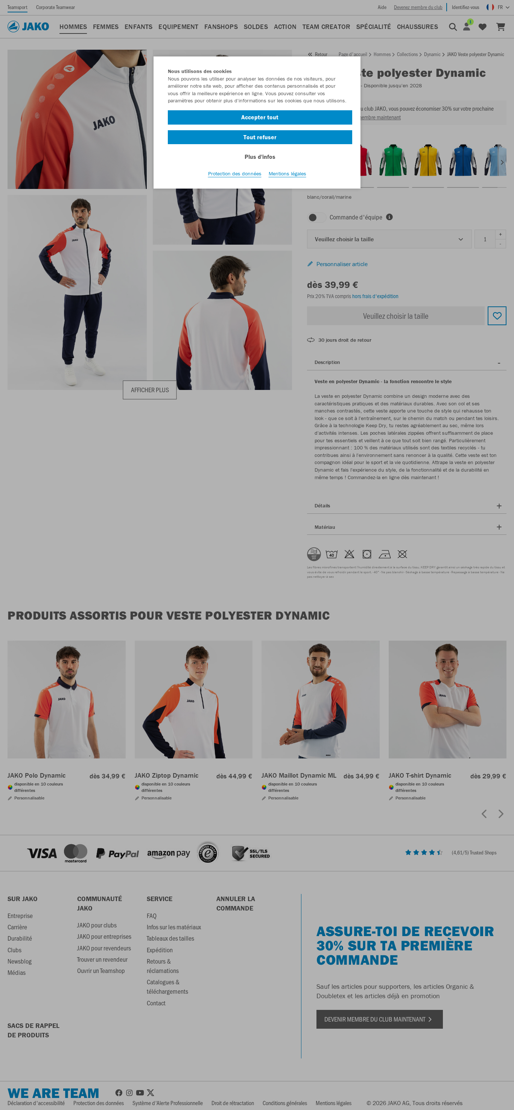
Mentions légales (287, 173)
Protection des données (235, 173)
